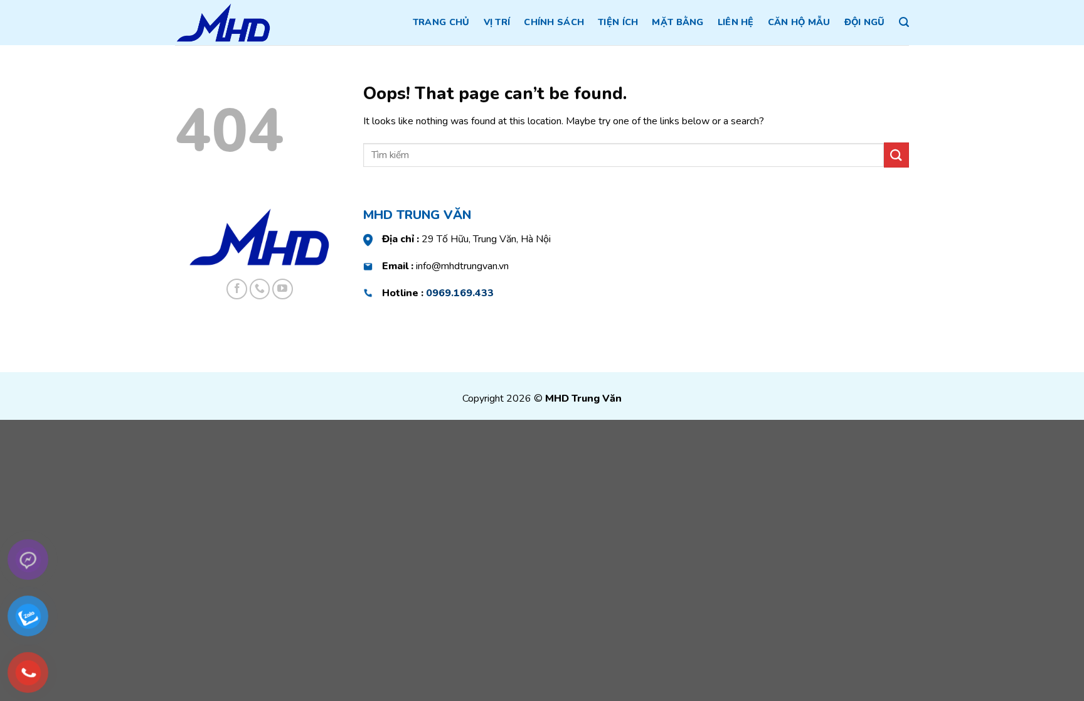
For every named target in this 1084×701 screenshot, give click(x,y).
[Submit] (896, 154)
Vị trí (497, 22)
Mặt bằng (677, 22)
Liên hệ (736, 22)
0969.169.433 (460, 293)
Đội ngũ (864, 22)
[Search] (904, 22)
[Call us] (260, 289)
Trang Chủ (441, 22)
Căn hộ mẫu (799, 22)
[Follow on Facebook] (236, 289)
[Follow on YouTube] (282, 289)
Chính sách (554, 22)
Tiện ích (618, 22)
